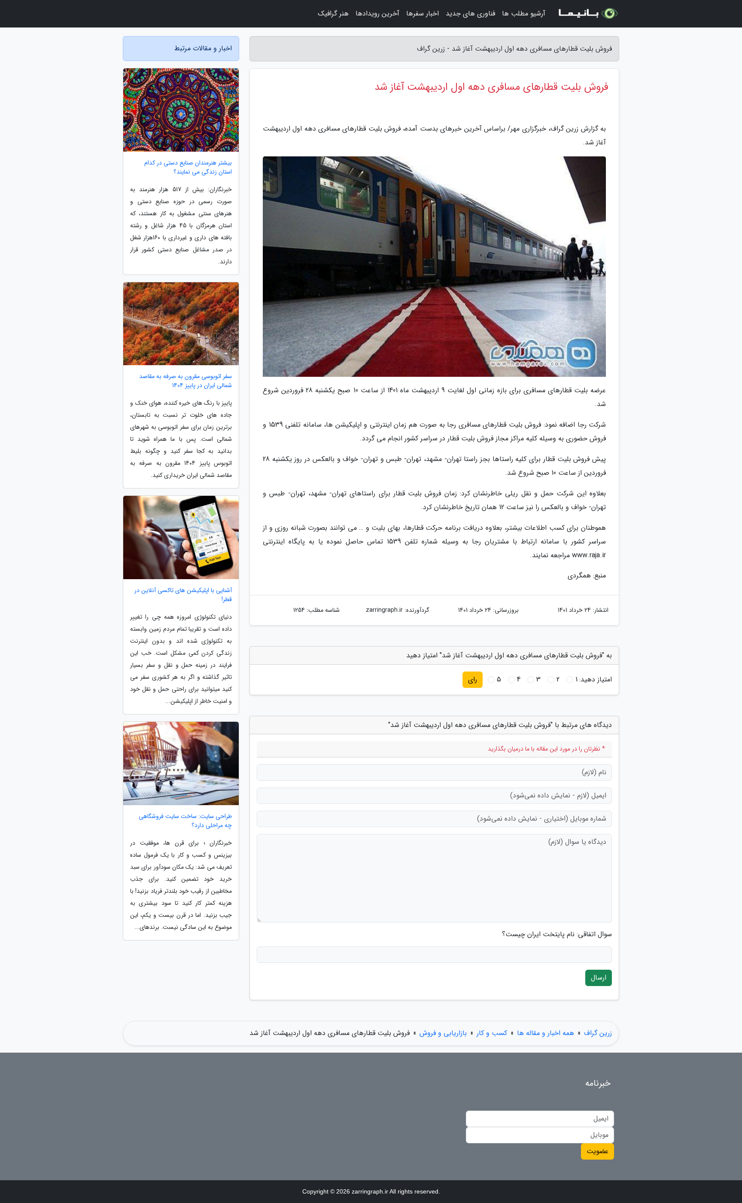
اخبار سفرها (422, 13)
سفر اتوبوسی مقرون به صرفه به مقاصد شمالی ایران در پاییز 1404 (185, 381)
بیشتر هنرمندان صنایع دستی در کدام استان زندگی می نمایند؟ (188, 168)
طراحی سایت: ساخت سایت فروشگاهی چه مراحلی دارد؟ (185, 821)
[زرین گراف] (587, 13)
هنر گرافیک (333, 13)
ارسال (598, 977)
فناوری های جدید (470, 13)
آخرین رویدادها (377, 13)
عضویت (597, 1151)
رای (472, 679)
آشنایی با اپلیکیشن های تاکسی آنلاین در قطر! (183, 595)
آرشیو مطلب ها (523, 13)
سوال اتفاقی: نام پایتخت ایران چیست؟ (557, 934)
